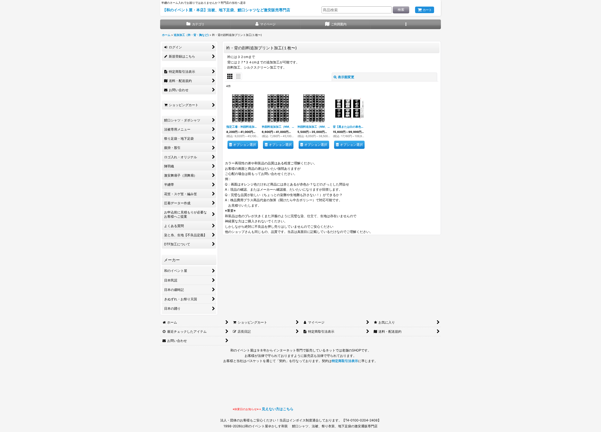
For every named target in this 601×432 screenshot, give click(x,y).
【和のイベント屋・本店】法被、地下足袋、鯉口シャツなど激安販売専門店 (226, 10)
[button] (406, 24)
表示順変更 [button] (346, 77)
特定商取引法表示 (345, 361)
